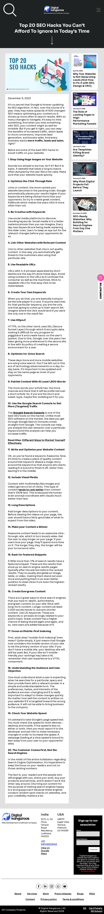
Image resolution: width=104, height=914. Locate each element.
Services (32, 893)
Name (78, 830)
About (17, 893)
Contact (30, 899)
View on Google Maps (45, 850)
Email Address (81, 839)
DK (84, 908)
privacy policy (88, 871)
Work (46, 893)
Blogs (80, 893)
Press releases (63, 893)
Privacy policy (49, 899)
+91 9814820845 (49, 843)
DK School (96, 911)
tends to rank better (31, 489)
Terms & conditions (73, 899)
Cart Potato (95, 908)
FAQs (92, 893)
